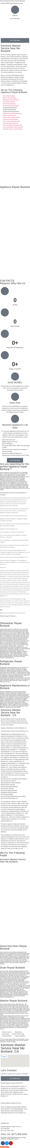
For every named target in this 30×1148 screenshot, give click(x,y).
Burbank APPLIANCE (12, 3)
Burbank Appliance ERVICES (12, 1083)
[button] (15, 1101)
